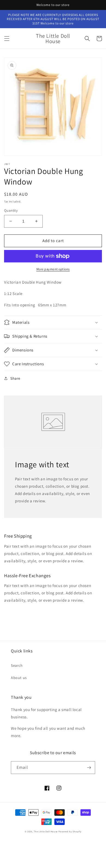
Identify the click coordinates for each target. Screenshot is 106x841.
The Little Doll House (46, 831)
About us (19, 677)
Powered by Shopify (70, 831)
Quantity (11, 210)
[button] (7, 39)
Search (17, 665)
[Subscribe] (89, 767)
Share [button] (15, 378)
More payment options (53, 269)
